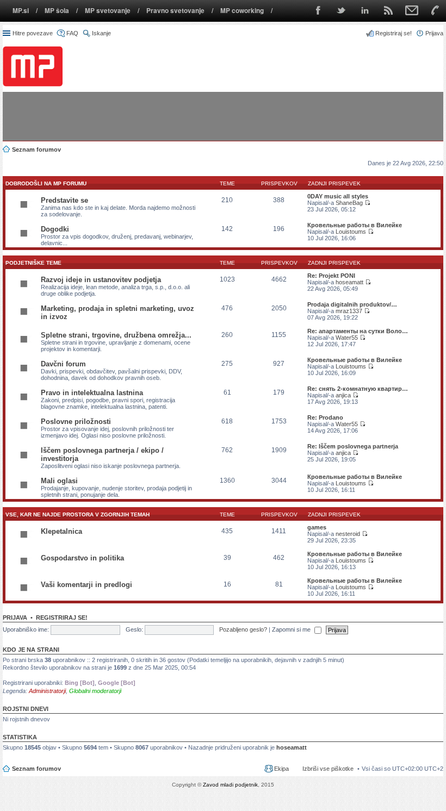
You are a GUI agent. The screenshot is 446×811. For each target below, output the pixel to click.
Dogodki (55, 229)
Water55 (347, 337)
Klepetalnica (61, 531)
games (316, 527)
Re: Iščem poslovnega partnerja (352, 446)
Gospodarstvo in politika (82, 558)
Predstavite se (64, 200)
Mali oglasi (59, 481)
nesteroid (348, 534)
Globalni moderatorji (95, 691)
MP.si (21, 10)
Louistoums (351, 231)
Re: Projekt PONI (331, 275)
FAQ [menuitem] (72, 33)
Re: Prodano (325, 417)
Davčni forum (63, 364)
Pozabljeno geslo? (243, 629)
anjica (343, 395)
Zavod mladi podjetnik (230, 785)
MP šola (57, 10)
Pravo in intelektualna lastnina (92, 393)
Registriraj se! (62, 617)
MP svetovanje (108, 10)
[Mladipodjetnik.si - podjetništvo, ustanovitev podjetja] (33, 66)
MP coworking (242, 10)
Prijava (15, 617)
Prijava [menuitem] (434, 33)
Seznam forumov (36, 768)
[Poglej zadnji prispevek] (367, 202)
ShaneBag (349, 202)
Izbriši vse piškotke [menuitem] (328, 768)
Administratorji (47, 691)
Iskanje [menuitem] (101, 33)
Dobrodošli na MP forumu (45, 183)
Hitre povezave (33, 33)
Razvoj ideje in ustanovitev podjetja (101, 280)
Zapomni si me (292, 629)
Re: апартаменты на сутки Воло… (357, 331)
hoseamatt (349, 282)
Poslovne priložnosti (76, 421)
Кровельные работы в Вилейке (354, 225)
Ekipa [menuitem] (281, 768)
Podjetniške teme (33, 263)
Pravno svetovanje (175, 10)
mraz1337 (349, 311)
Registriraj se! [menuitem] (393, 33)
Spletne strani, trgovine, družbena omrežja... (116, 335)
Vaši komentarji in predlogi (86, 585)
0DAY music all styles (337, 196)
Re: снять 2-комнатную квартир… (357, 388)
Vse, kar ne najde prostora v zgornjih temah (77, 514)
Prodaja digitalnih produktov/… (352, 304)
